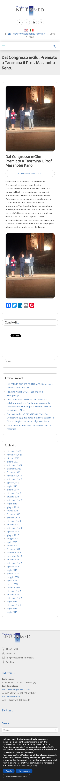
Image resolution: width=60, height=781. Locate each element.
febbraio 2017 (13, 549)
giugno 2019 (13, 489)
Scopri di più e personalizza (16, 776)
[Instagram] (41, 22)
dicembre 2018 (14, 493)
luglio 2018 (12, 503)
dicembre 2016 (14, 552)
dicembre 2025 (14, 451)
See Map (10, 662)
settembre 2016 (14, 563)
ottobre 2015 (13, 594)
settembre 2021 (14, 465)
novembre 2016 (14, 556)
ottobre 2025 (13, 458)
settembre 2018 (14, 500)
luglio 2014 (12, 608)
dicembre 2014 (14, 605)
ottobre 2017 (13, 524)
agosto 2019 (13, 482)
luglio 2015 (12, 601)
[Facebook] (27, 22)
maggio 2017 (13, 538)
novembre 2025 (14, 454)
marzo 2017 (12, 545)
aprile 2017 (12, 542)
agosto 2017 (13, 531)
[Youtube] (34, 22)
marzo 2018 (12, 510)
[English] (27, 30)
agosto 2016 (13, 566)
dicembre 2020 (14, 468)
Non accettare (24, 771)
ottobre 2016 (13, 559)
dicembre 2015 (14, 591)
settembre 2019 (14, 479)
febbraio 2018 (13, 514)
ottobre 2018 (13, 496)
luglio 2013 (12, 612)
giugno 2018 (13, 507)
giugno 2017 (13, 535)
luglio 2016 (12, 570)
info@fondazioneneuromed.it (28, 33)
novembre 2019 (14, 475)
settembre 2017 (14, 528)
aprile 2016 (12, 580)
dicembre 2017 (14, 521)
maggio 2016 (13, 577)
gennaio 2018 (13, 517)
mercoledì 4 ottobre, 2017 (31, 173)
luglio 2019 (12, 486)
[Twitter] (20, 22)
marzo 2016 (12, 584)
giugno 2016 (13, 573)
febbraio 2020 (13, 472)
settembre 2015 (14, 598)
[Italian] (33, 30)
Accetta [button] (9, 771)
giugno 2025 (13, 461)
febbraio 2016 (13, 587)
